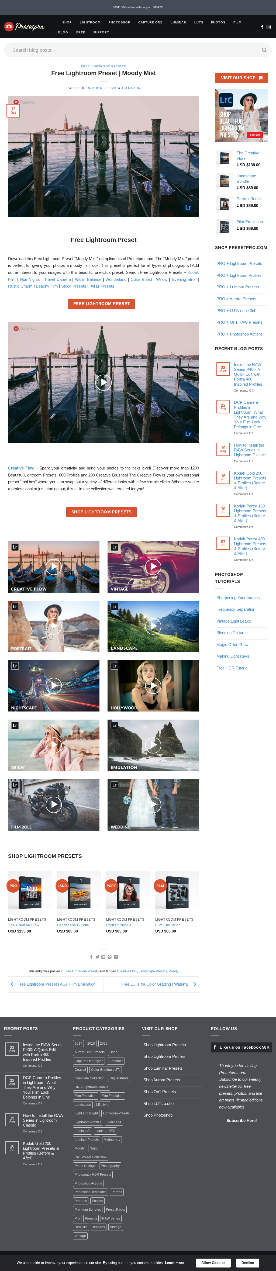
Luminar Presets (87, 1140)
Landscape (83, 1105)
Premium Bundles (88, 1209)
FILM (237, 22)
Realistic (81, 1227)
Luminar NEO (105, 1131)
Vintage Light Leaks (233, 621)
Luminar (178, 22)
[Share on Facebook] (91, 957)
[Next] (199, 907)
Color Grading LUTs (105, 1070)
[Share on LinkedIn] (116, 957)
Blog (63, 32)
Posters (97, 1201)
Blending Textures (232, 632)
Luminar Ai (82, 1131)
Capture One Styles (89, 1061)
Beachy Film (47, 286)
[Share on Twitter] (97, 957)
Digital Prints (119, 1078)
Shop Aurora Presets (161, 1079)
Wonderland (115, 279)
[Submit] (264, 50)
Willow (161, 279)
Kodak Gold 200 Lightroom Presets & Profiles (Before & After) (250, 480)
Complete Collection (90, 1078)
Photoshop (119, 22)
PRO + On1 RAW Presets (239, 322)
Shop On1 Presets (159, 1091)
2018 (91, 1043)
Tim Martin (131, 87)
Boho (114, 1052)
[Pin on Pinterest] (110, 957)
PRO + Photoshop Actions (239, 334)
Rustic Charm (20, 286)
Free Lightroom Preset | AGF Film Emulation (55, 984)
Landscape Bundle (73, 925)
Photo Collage (85, 1166)
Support (101, 32)
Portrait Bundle (119, 925)
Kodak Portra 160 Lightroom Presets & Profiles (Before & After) (250, 513)
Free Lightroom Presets (103, 66)
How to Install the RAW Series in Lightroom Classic (250, 450)
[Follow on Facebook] (262, 27)
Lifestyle (102, 1105)
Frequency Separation (235, 609)
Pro (77, 1218)
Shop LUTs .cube (158, 1103)
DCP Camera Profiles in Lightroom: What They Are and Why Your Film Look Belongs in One (250, 414)
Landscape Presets (153, 971)
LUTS (198, 22)
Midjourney (112, 1140)
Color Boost (141, 279)
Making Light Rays (232, 656)
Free (80, 32)
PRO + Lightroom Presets (239, 263)
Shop (67, 22)
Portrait (117, 1192)
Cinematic (115, 1061)
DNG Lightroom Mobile (91, 1087)
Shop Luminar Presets (163, 1068)
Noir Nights (30, 279)
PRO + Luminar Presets (237, 287)
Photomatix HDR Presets (93, 1174)
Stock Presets (73, 286)
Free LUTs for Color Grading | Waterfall (155, 984)
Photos (218, 22)
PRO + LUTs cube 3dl (235, 310)
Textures (98, 1227)
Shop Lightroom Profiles (164, 1056)
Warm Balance (88, 279)
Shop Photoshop (157, 1115)
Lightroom (90, 22)
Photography (110, 1166)
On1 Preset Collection (91, 1157)
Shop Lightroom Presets (164, 1044)
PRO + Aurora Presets (236, 298)
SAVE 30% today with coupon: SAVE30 (138, 7)
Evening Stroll (184, 279)
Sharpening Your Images (238, 597)
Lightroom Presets (116, 1113)
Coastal (80, 1070)
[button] (103, 383)
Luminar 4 (113, 1122)
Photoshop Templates (90, 1192)
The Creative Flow (23, 925)
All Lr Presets (102, 286)
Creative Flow (127, 971)
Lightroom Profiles (88, 1122)
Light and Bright (86, 1113)
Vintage (115, 1227)
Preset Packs (115, 1209)
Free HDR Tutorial (232, 668)
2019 (104, 1043)
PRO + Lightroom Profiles (239, 275)
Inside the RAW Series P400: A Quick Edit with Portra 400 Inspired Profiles (248, 374)
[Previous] (8, 907)
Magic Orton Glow (232, 644)
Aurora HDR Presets (90, 1052)
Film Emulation (168, 925)
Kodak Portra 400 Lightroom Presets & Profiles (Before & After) (250, 546)
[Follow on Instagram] (269, 27)
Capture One (150, 22)
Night (94, 1148)
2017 (78, 1043)
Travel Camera (57, 279)
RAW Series (111, 1218)
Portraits (81, 1201)
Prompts (91, 1218)
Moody (173, 971)
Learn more (174, 1263)
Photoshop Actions (88, 1183)
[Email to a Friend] (103, 957)
